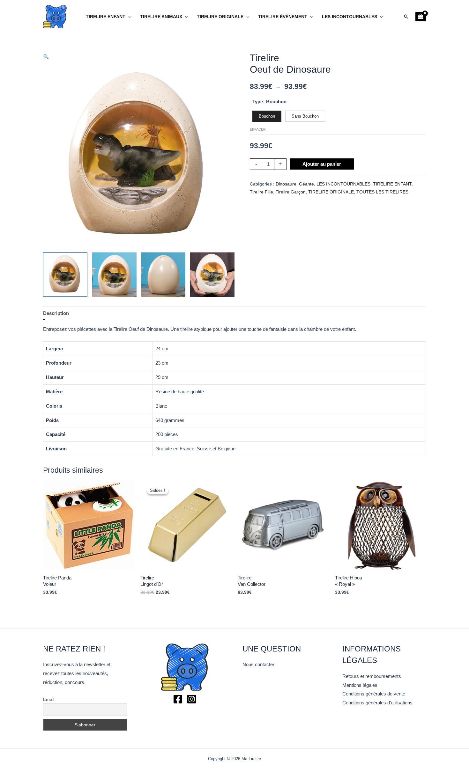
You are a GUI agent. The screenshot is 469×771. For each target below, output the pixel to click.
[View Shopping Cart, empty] (420, 16)
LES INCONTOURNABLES (349, 16)
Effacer (258, 129)
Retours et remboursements (371, 676)
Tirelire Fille (261, 192)
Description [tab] (56, 313)
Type (257, 101)
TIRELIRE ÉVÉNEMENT (282, 16)
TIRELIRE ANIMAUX (161, 16)
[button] (406, 16)
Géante (306, 184)
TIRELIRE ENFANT (105, 16)
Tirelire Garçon (291, 192)
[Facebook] (178, 699)
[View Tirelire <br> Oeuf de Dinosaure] (65, 274)
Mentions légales (359, 685)
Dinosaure (286, 184)
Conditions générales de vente (373, 693)
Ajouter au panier (321, 164)
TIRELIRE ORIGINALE (220, 16)
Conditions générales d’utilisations (377, 702)
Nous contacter (258, 664)
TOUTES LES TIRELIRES (382, 192)
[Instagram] (192, 699)
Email (48, 699)
